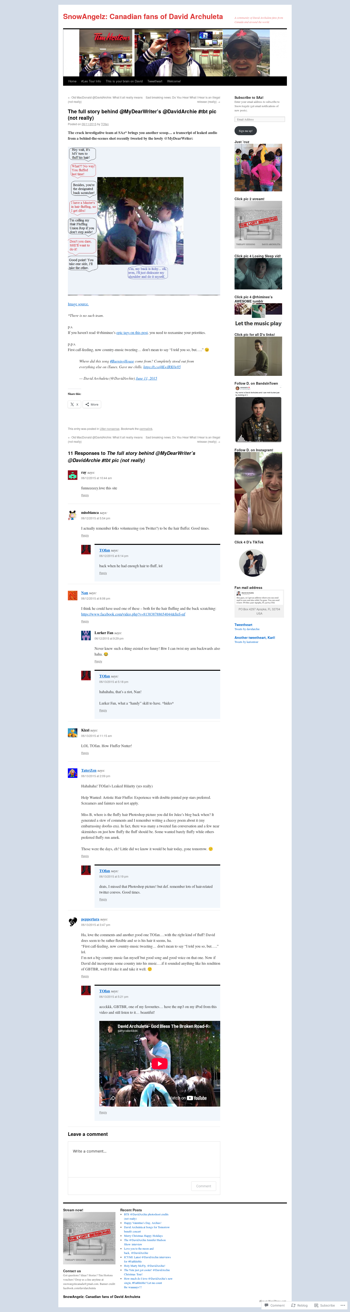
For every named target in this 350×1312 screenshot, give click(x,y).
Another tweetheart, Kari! (255, 637)
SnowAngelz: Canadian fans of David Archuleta (143, 16)
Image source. (78, 303)
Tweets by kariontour (246, 642)
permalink (146, 429)
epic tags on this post (132, 332)
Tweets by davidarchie (247, 629)
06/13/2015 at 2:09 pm (95, 776)
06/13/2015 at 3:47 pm (95, 925)
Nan (84, 592)
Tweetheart (154, 81)
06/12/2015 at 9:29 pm (109, 638)
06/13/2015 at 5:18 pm (113, 682)
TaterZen (88, 770)
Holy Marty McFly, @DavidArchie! (144, 1265)
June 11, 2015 (146, 378)
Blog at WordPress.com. (273, 1301)
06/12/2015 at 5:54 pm (95, 518)
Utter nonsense (110, 429)
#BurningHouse (122, 360)
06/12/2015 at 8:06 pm (95, 598)
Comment (203, 1186)
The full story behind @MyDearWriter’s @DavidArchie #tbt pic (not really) (142, 114)
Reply (85, 495)
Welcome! (174, 81)
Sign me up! (246, 131)
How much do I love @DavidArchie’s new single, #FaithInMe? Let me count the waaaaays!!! (148, 1283)
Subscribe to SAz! (249, 97)
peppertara (90, 919)
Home (72, 81)
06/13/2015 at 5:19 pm (113, 876)
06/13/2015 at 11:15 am (96, 736)
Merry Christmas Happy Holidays (143, 1235)
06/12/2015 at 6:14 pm (113, 556)
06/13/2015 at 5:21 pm (113, 996)
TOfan (105, 124)
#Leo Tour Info (91, 81)
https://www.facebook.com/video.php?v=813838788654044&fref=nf (133, 613)
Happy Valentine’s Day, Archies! (142, 1223)
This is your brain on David (124, 81)
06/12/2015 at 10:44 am (96, 478)
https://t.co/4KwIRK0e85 (162, 366)
